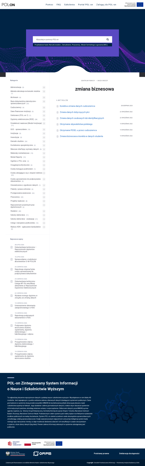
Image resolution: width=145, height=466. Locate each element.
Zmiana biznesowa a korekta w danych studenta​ (81, 136)
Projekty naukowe (18, 201)
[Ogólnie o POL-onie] (44, 161)
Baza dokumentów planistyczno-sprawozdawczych (23, 102)
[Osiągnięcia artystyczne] (44, 165)
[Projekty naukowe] (44, 201)
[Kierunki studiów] (44, 141)
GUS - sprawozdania (19, 129)
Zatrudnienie (66, 45)
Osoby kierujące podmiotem (22, 169)
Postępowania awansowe (21, 193)
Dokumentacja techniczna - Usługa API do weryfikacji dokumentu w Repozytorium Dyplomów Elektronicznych (26, 284)
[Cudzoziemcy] (44, 107)
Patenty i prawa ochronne (20, 189)
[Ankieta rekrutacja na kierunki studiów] (44, 91)
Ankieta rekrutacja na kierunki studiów (25, 91)
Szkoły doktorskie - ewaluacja (22, 219)
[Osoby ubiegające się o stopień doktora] (44, 173)
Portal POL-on (86, 5)
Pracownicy (76, 45)
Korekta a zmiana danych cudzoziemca (77, 106)
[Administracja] (44, 87)
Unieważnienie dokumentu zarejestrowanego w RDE (25, 306)
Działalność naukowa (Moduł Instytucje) (26, 123)
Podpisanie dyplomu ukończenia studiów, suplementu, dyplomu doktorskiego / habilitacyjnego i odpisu (24, 329)
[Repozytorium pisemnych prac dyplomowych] (44, 205)
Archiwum (14, 97)
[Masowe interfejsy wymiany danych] (44, 149)
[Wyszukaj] (107, 39)
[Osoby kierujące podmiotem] (44, 169)
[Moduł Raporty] (44, 157)
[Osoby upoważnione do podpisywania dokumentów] (44, 179)
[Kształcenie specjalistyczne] (44, 145)
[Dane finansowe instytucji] (44, 111)
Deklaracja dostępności (129, 453)
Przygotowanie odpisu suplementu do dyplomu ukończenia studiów (24, 356)
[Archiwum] (44, 97)
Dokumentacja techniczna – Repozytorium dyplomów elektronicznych (25, 249)
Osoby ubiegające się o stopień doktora (26, 173)
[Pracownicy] (44, 197)
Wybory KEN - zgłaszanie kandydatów (26, 227)
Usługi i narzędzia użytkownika (23, 223)
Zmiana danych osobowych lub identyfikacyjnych (82, 118)
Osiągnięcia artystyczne (20, 165)
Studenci (14, 211)
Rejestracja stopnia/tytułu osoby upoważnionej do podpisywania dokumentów (25, 271)
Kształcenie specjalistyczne (22, 145)
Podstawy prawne (101, 453)
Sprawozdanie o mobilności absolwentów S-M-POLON (26, 260)
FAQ (59, 4)
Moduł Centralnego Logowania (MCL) (94, 45)
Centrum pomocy (88, 80)
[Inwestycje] (44, 137)
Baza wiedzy (103, 80)
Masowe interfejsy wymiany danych (25, 149)
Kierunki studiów (55, 45)
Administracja (16, 87)
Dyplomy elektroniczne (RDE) (22, 119)
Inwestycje (15, 137)
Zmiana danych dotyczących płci (74, 112)
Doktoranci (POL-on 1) (19, 115)
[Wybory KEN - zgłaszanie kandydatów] (44, 227)
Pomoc (49, 4)
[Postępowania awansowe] (44, 193)
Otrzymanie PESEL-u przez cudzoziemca (78, 130)
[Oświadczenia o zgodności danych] (44, 185)
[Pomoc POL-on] (8, 4)
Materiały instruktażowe (20, 153)
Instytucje (14, 133)
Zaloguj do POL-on (107, 5)
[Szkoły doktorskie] (44, 215)
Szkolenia (70, 5)
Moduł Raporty (16, 157)
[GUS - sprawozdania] (44, 129)
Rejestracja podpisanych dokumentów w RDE (24, 316)
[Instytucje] (44, 133)
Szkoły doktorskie (18, 215)
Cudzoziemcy (16, 107)
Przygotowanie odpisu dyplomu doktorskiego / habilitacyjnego (24, 344)
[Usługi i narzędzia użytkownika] (44, 223)
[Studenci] (44, 211)
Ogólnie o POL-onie (18, 161)
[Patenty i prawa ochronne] (44, 189)
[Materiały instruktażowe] (44, 153)
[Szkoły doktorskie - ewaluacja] (44, 219)
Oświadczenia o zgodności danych (24, 185)
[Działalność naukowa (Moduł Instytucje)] (44, 123)
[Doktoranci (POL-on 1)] (44, 115)
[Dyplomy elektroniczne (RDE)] (44, 119)
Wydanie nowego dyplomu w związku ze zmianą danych (26, 297)
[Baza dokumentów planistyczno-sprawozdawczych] (44, 101)
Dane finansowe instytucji (21, 111)
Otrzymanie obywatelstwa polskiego (76, 124)
